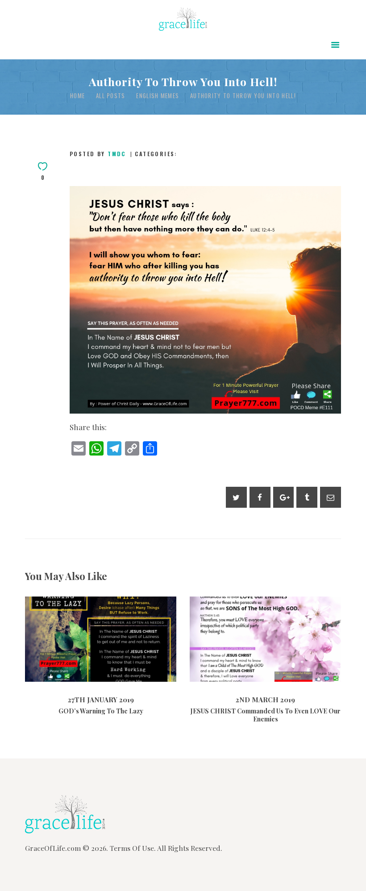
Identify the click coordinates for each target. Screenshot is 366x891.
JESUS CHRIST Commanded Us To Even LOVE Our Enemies (265, 621)
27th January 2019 (77, 663)
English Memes (157, 95)
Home (77, 95)
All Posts (110, 95)
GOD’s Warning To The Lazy (101, 621)
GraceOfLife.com (53, 848)
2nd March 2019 (242, 670)
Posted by (98, 153)
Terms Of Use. (133, 848)
